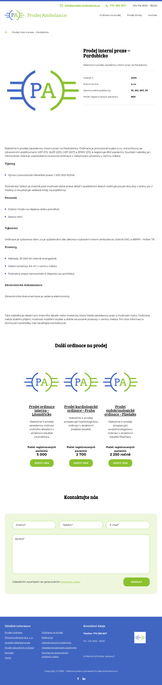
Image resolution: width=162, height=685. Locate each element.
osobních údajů (70, 581)
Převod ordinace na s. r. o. (19, 637)
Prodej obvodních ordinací (19, 647)
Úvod (6, 32)
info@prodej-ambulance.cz (82, 5)
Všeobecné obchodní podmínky (59, 647)
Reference (47, 637)
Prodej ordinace (13, 632)
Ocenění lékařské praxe (17, 642)
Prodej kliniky (134, 15)
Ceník (8, 657)
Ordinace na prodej (110, 15)
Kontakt (152, 15)
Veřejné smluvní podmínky (56, 642)
